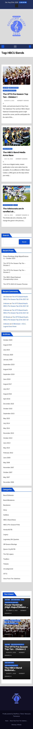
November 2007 (8, 467)
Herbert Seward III (22, 215)
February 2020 (8, 355)
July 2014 (6, 423)
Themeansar (16, 716)
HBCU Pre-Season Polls (9, 90)
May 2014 (6, 428)
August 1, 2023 (11, 673)
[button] (26, 46)
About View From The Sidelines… (19, 721)
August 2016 (7, 394)
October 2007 (7, 472)
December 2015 (8, 404)
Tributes (6, 564)
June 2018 (6, 379)
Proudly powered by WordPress (11, 713)
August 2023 (7, 345)
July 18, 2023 (8, 159)
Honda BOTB (7, 529)
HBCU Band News (14, 87)
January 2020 (7, 359)
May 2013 (6, 448)
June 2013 (6, 443)
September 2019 (8, 364)
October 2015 (7, 408)
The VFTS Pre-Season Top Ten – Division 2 (16, 647)
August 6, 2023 (11, 652)
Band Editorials (7, 148)
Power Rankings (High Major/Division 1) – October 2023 (16, 607)
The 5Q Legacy (8, 554)
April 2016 (6, 399)
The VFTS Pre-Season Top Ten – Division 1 (16, 626)
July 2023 (6, 350)
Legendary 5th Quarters (11, 539)
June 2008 (6, 457)
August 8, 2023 (9, 100)
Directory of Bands (16, 724)
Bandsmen (7, 505)
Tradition (6, 559)
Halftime (5, 87)
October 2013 (7, 438)
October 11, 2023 (12, 610)
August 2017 (7, 384)
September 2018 (8, 374)
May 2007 (6, 477)
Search (6, 235)
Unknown (6, 303)
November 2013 (8, 433)
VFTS (5, 574)
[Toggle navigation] (15, 46)
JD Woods (6, 317)
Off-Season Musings (10, 544)
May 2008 (6, 462)
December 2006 (8, 482)
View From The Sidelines (11, 578)
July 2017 (6, 389)
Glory (15, 205)
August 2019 (7, 369)
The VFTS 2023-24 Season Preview (15, 284)
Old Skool (6, 296)
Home (6, 721)
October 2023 (7, 340)
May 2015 (6, 418)
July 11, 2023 (8, 215)
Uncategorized (8, 569)
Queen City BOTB (9, 549)
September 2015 (8, 413)
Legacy (5, 534)
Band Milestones (7, 205)
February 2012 (8, 453)
